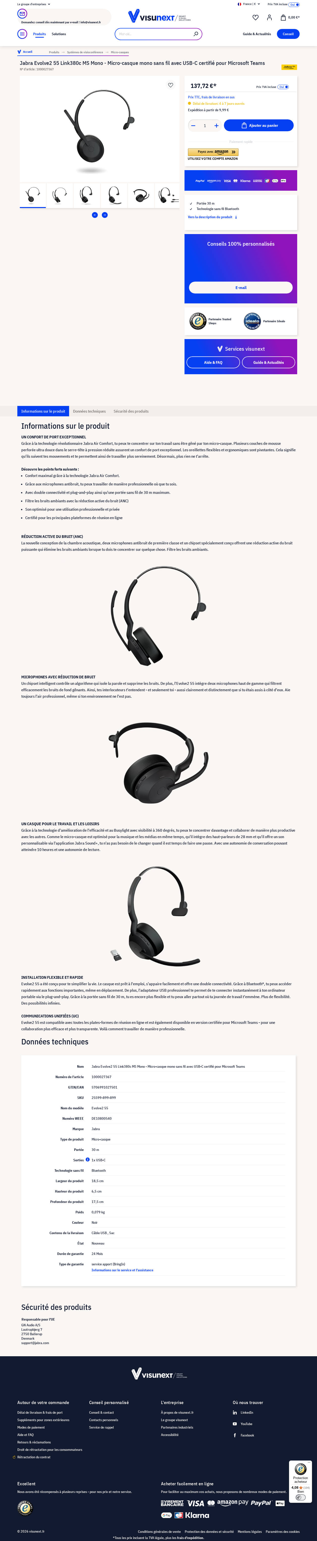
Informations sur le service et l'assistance (122, 1270)
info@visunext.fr (90, 22)
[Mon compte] (269, 18)
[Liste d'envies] (256, 18)
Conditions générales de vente (159, 1531)
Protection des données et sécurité (209, 1531)
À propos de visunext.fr (177, 1412)
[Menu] (22, 34)
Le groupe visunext (174, 1420)
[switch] (301, 1497)
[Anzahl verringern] (193, 125)
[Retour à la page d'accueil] (158, 17)
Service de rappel (101, 1427)
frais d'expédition (190, 1538)
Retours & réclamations (34, 1442)
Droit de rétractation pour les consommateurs (49, 1449)
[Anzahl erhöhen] (216, 125)
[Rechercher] (196, 34)
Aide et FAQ (25, 1435)
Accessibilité (170, 1435)
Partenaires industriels (177, 1427)
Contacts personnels (103, 1420)
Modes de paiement (31, 1427)
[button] (213, 154)
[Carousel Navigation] (100, 215)
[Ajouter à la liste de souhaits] (171, 85)
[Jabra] (289, 67)
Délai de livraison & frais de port (40, 1412)
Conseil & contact (101, 1412)
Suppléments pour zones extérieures (43, 1420)
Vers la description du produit (210, 217)
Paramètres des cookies (283, 1531)
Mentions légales (250, 1531)
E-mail (241, 287)
